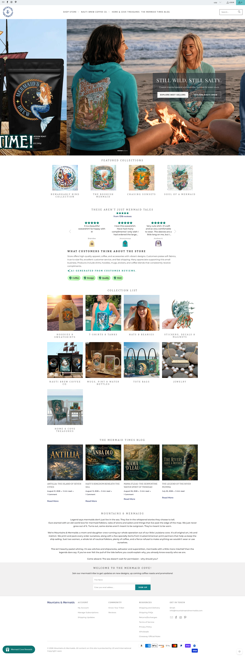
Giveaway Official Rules (149, 636)
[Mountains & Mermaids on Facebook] (7, 2)
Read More (53, 501)
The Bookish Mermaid (103, 181)
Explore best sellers (127, 94)
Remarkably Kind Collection (65, 181)
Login (231, 2)
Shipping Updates (86, 617)
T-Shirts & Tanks (103, 315)
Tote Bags (142, 362)
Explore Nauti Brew (160, 94)
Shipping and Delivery (149, 608)
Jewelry (180, 362)
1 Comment (52, 494)
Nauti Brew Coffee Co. (65, 363)
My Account (83, 608)
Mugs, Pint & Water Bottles (103, 363)
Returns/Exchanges (148, 617)
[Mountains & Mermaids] (8, 12)
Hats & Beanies (142, 315)
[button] (71, 12)
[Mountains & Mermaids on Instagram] (11, 2)
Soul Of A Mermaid (180, 180)
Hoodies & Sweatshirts (65, 316)
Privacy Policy (145, 627)
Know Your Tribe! (116, 608)
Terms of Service (146, 622)
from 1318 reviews (123, 216)
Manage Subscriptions (88, 612)
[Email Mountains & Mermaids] (3, 2)
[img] (123, 213)
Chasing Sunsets (142, 180)
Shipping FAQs (146, 612)
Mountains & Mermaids (64, 648)
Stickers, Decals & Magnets (180, 316)
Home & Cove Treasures (65, 410)
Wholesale (144, 632)
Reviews (112, 612)
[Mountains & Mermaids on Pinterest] (15, 2)
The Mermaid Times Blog (122, 440)
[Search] (239, 12)
